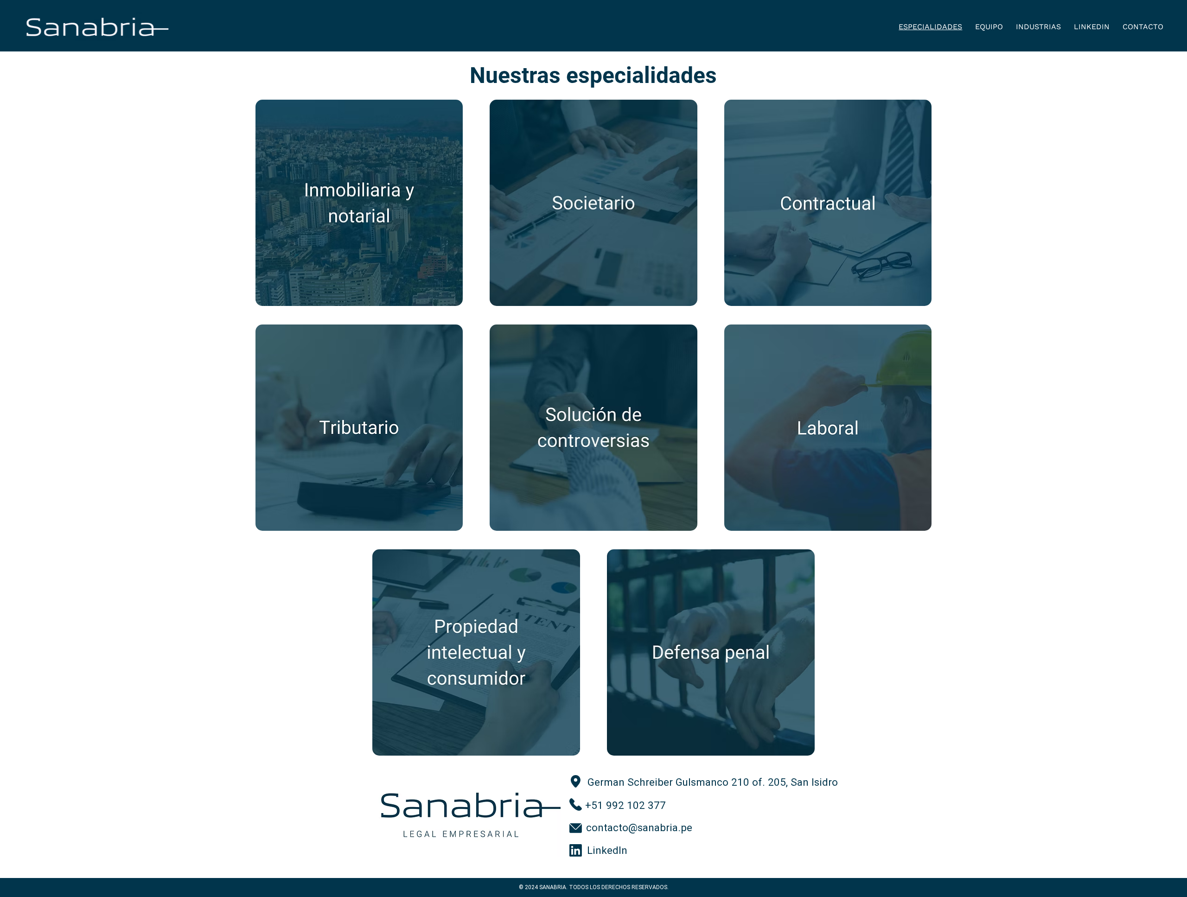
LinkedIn (608, 850)
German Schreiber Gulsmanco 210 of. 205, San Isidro (712, 782)
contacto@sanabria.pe (639, 827)
